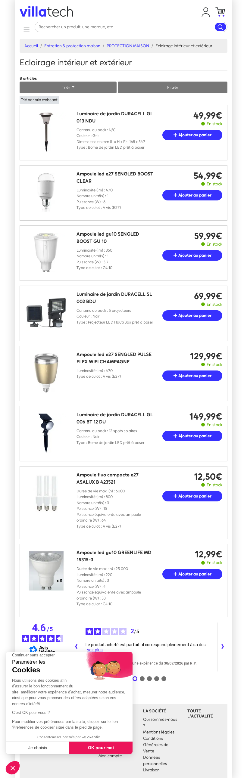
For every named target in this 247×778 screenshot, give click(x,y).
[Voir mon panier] (220, 12)
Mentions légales (158, 732)
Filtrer (172, 87)
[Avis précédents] (76, 647)
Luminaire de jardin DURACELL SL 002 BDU (114, 297)
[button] (206, 12)
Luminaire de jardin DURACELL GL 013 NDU (115, 117)
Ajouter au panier (194, 135)
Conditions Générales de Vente (155, 745)
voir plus (95, 649)
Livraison (151, 770)
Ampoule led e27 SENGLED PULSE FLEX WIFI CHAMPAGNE (114, 358)
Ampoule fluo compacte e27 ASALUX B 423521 (108, 478)
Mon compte (110, 755)
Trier (66, 87)
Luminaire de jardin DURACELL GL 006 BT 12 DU (115, 418)
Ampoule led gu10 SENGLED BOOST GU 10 (108, 237)
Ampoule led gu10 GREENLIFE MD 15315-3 (114, 556)
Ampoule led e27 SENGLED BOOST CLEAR (115, 177)
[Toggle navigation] (26, 29)
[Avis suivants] (222, 647)
